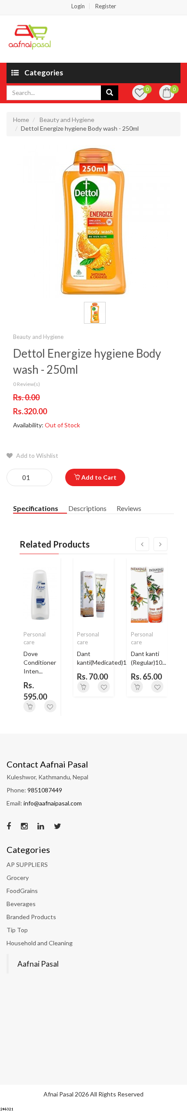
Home (21, 119)
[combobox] (54, 92)
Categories (43, 72)
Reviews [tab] (129, 508)
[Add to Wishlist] (50, 706)
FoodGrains (22, 890)
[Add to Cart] (29, 706)
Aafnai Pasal (38, 963)
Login (78, 6)
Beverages (21, 903)
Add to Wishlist (36, 455)
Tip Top (17, 930)
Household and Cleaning (40, 943)
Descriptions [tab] (87, 508)
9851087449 (44, 790)
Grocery (18, 877)
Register (105, 6)
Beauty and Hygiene (67, 119)
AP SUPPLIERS (27, 864)
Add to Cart (98, 477)
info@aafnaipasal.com (52, 803)
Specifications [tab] (35, 508)
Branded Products (31, 916)
